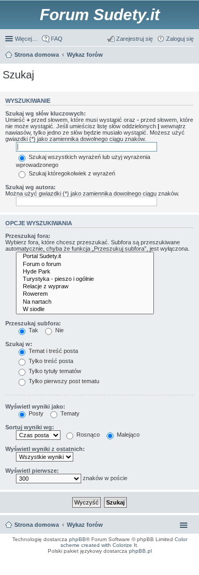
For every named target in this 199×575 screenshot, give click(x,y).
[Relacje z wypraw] (85, 286)
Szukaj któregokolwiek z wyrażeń (71, 173)
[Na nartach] (85, 302)
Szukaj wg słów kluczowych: (45, 113)
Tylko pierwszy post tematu (63, 381)
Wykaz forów (85, 524)
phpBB (77, 539)
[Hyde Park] (85, 272)
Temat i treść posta (52, 351)
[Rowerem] (85, 294)
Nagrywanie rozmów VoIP (114, 561)
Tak (32, 330)
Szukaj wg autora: (30, 187)
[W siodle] (85, 309)
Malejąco (127, 434)
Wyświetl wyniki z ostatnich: (45, 449)
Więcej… (26, 39)
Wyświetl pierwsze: (32, 470)
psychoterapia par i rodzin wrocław (173, 567)
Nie (59, 330)
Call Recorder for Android (179, 558)
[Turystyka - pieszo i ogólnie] (85, 279)
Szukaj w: (18, 344)
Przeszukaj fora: (27, 236)
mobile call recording (182, 564)
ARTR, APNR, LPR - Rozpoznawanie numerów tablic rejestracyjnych (58, 558)
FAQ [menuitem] (57, 39)
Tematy (69, 413)
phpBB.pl (140, 551)
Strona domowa (36, 524)
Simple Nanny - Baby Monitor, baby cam (133, 558)
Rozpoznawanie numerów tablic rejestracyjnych (164, 561)
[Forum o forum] (85, 264)
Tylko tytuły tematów (54, 371)
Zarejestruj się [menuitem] (134, 39)
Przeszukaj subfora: (33, 323)
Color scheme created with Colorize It (123, 542)
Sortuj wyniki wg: (29, 427)
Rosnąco (87, 434)
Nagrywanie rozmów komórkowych (145, 564)
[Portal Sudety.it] (85, 256)
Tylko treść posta (50, 361)
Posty (35, 413)
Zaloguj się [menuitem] (180, 39)
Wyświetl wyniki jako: (35, 406)
